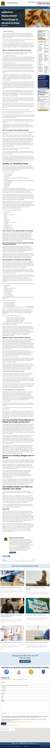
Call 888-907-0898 (43, 110)
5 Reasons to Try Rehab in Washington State (36, 615)
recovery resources (13, 546)
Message (3, 700)
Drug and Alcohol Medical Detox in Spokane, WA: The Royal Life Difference (41, 59)
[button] (49, 7)
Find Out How (42, 38)
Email (2, 696)
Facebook (3, 682)
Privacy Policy (28, 721)
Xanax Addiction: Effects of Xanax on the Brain (41, 69)
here (37, 743)
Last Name (3, 690)
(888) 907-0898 (10, 526)
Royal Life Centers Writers (16, 537)
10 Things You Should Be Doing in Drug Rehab (10, 587)
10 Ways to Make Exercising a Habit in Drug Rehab (37, 642)
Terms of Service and (20, 721)
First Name (3, 686)
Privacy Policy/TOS (43, 717)
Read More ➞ (3, 595)
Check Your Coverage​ (43, 88)
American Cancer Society (20, 306)
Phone (2, 693)
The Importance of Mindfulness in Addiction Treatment (47, 48)
